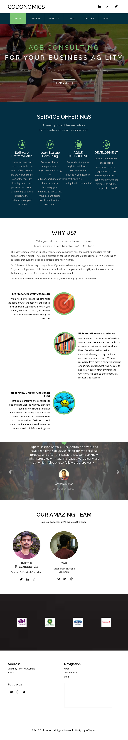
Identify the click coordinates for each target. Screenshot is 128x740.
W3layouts (91, 730)
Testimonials (70, 672)
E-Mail (11, 672)
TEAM (71, 18)
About (67, 668)
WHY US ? (54, 18)
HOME (18, 18)
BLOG (106, 18)
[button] (9, 471)
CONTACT (89, 18)
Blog (66, 676)
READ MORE (62, 82)
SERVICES (35, 18)
